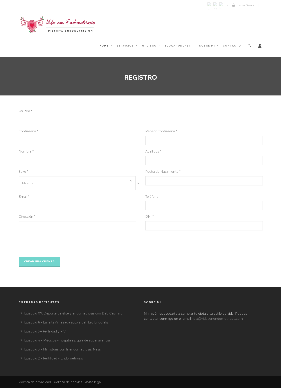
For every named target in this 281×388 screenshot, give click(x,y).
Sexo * (23, 172)
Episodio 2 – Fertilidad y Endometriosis (53, 358)
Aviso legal (93, 382)
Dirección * (27, 217)
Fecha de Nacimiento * (162, 172)
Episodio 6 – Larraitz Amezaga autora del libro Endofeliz (66, 322)
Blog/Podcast (177, 45)
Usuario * (25, 111)
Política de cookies (68, 382)
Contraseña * (28, 131)
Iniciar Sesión (246, 5)
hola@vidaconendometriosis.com (217, 319)
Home (104, 45)
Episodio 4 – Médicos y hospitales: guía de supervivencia (67, 340)
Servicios (125, 45)
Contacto (232, 45)
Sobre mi (207, 45)
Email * (24, 197)
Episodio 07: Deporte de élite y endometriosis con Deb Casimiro (73, 313)
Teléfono (152, 197)
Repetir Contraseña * (161, 131)
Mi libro (149, 45)
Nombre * (26, 151)
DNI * (149, 217)
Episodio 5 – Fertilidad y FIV (45, 331)
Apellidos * (153, 151)
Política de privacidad (35, 382)
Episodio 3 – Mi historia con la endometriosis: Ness (62, 349)
